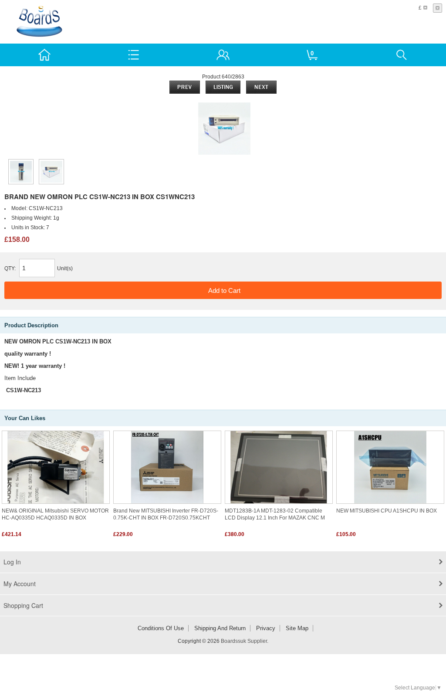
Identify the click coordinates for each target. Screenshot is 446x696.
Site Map (297, 628)
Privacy (265, 628)
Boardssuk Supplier (244, 641)
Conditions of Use (161, 628)
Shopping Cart (23, 605)
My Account (19, 583)
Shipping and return (220, 628)
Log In (12, 561)
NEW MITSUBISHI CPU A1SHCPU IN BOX (386, 511)
